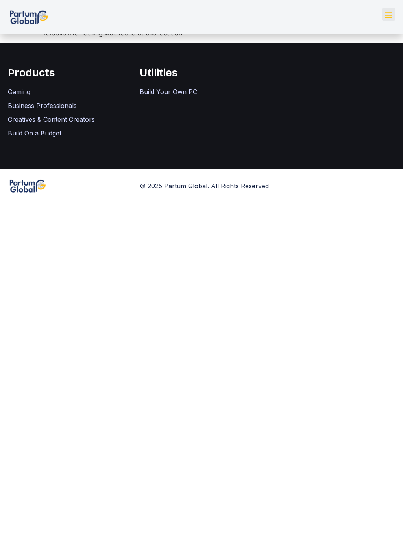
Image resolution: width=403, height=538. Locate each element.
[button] (388, 14)
